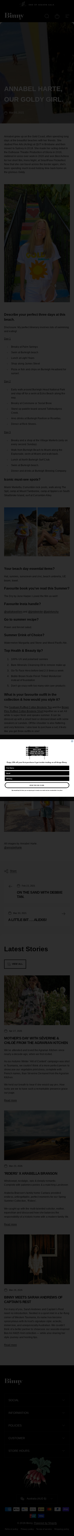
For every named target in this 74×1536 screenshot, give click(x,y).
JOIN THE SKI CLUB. (37, 785)
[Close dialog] (72, 741)
